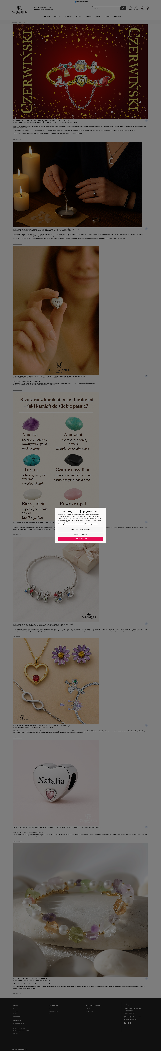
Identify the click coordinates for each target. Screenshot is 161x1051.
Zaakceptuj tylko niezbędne (80, 530)
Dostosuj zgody (80, 535)
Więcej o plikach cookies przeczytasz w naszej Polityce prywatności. (78, 524)
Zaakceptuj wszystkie (81, 539)
